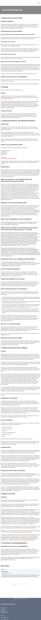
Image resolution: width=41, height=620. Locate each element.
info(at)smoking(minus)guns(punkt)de (10, 158)
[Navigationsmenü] (39, 3)
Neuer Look (5, 571)
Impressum (2, 615)
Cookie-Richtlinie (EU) (4, 619)
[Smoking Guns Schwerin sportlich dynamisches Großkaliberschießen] (9, 3)
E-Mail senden (3, 610)
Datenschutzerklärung (4, 617)
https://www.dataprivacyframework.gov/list (27, 539)
